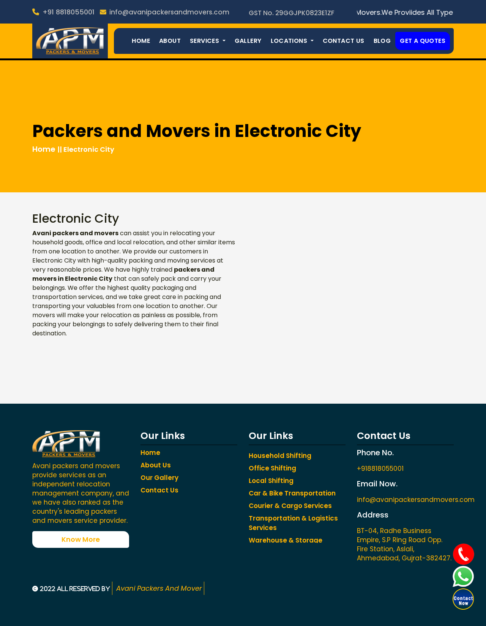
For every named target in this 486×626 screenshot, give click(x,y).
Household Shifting (280, 455)
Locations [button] (290, 40)
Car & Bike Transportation (292, 493)
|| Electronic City (85, 149)
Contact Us (343, 40)
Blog (382, 40)
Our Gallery (159, 477)
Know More (81, 539)
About (170, 40)
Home (141, 40)
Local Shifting (271, 480)
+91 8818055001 (68, 12)
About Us (155, 465)
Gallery (248, 40)
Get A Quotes (422, 40)
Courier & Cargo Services (290, 505)
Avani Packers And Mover (158, 588)
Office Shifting (272, 468)
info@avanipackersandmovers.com (168, 12)
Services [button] (205, 40)
